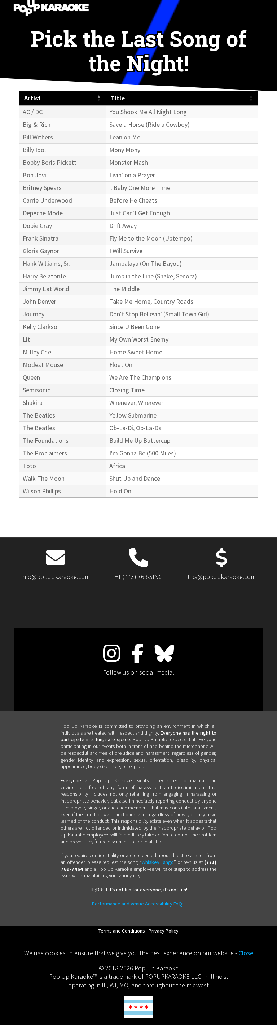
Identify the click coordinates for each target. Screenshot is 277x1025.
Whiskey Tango (157, 862)
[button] (98, 98)
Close (245, 953)
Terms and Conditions (121, 930)
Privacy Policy (164, 930)
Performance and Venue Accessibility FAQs (138, 903)
